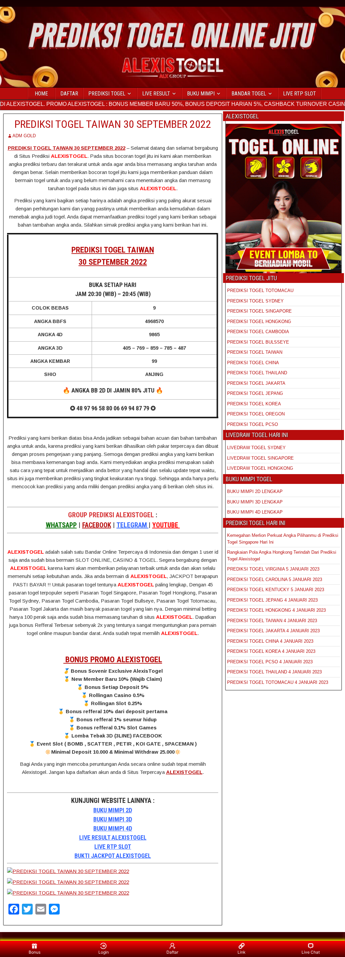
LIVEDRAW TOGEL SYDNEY (256, 447)
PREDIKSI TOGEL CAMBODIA (258, 331)
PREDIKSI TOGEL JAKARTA (256, 383)
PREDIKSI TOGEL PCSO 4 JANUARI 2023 (270, 661)
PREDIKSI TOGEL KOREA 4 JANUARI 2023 (271, 651)
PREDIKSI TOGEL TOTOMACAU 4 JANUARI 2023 (277, 682)
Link (242, 952)
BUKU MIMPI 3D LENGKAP (255, 501)
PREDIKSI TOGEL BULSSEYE (258, 342)
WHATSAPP (61, 525)
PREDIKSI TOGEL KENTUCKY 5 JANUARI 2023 (275, 589)
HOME (41, 93)
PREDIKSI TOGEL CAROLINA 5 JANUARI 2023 (274, 579)
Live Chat (311, 952)
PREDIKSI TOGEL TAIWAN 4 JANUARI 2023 (272, 620)
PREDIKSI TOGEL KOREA (254, 403)
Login (103, 952)
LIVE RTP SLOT (299, 93)
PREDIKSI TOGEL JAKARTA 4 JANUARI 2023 (273, 630)
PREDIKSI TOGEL (106, 93)
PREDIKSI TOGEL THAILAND (257, 372)
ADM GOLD (24, 135)
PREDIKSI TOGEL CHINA (253, 362)
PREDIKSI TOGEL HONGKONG (259, 321)
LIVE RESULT (156, 93)
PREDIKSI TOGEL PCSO (252, 424)
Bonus (34, 952)
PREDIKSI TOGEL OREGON (256, 413)
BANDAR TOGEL (248, 93)
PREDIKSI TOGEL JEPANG (255, 393)
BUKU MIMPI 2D (112, 810)
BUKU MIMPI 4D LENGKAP (255, 512)
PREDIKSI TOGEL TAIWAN (254, 352)
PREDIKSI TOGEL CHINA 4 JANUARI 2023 (270, 641)
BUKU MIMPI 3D (112, 819)
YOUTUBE (166, 525)
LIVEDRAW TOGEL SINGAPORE (260, 458)
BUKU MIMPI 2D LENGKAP (255, 491)
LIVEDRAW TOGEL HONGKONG (260, 468)
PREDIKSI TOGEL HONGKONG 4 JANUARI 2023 (276, 610)
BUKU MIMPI (201, 93)
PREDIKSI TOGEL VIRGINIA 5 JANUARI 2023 (274, 569)
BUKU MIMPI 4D (112, 828)
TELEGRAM (133, 525)
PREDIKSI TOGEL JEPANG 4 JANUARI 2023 (272, 600)
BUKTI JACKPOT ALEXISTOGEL (112, 855)
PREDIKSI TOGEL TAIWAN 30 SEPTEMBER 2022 (112, 124)
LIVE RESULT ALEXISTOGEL (113, 837)
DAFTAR (69, 93)
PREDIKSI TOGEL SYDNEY (255, 300)
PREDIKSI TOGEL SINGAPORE (259, 311)
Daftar (172, 952)
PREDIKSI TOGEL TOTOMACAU (260, 290)
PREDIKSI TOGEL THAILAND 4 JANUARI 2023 (274, 671)
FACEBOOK (96, 525)
